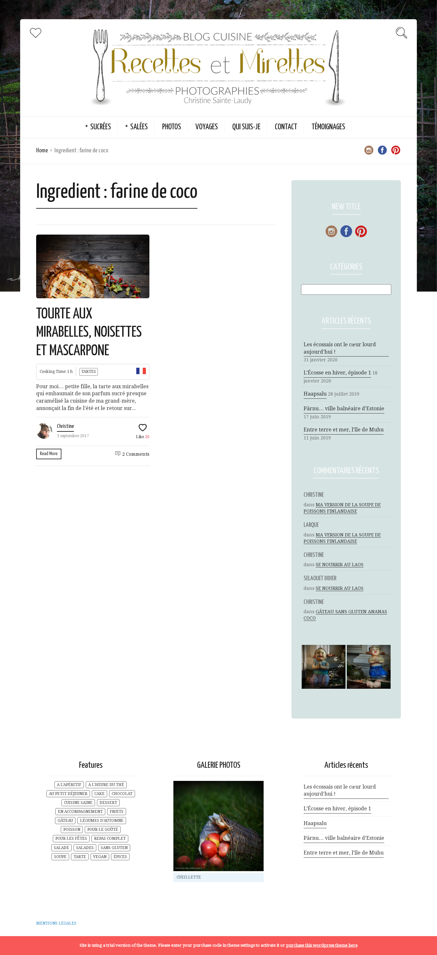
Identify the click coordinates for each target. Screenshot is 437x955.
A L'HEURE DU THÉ (106, 784)
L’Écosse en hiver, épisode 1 (337, 373)
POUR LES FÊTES (71, 838)
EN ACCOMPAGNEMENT (80, 811)
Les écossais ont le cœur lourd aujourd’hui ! (340, 348)
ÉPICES (120, 857)
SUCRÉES (100, 127)
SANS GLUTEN (114, 848)
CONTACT (286, 127)
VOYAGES (206, 127)
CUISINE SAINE (78, 802)
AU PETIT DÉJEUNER (68, 793)
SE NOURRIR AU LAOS (339, 564)
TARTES (88, 371)
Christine (65, 426)
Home (42, 151)
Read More (49, 453)
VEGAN (100, 857)
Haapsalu (315, 394)
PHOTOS (171, 127)
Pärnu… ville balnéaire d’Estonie (344, 408)
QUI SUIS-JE (246, 127)
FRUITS (116, 811)
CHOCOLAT (122, 793)
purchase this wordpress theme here (322, 945)
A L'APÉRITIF (69, 784)
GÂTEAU (65, 820)
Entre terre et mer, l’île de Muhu (344, 430)
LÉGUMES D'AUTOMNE (101, 820)
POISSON (71, 829)
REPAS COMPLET (110, 838)
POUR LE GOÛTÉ (102, 829)
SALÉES (139, 127)
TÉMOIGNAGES (328, 127)
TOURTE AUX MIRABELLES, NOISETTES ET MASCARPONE (89, 332)
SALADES (85, 848)
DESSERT (108, 802)
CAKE (99, 793)
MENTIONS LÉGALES (56, 923)
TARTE (80, 857)
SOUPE (60, 857)
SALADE (61, 848)
